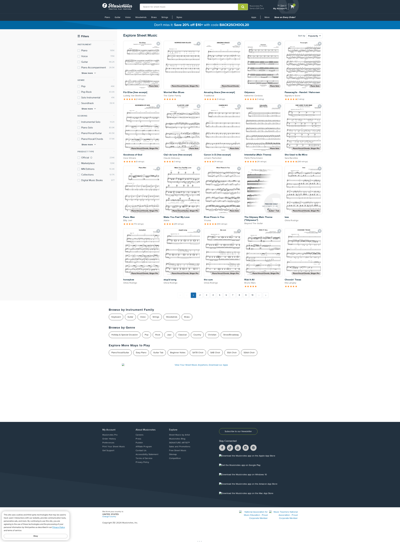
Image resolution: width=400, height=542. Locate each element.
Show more (87, 73)
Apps (253, 17)
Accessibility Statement (147, 454)
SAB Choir (215, 353)
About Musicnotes (145, 430)
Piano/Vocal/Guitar (120, 353)
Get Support (108, 450)
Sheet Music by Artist (179, 435)
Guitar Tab (158, 353)
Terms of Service (144, 458)
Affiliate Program (144, 447)
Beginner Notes (177, 353)
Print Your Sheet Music (113, 447)
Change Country (109, 517)
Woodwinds (141, 17)
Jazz (169, 335)
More (268, 18)
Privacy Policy (142, 462)
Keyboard (116, 317)
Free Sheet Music (177, 450)
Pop (146, 335)
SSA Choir (232, 353)
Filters (83, 36)
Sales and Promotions (179, 447)
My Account (279, 8)
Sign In (283, 5)
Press (138, 439)
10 (252, 295)
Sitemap (173, 454)
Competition (175, 458)
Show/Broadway (231, 335)
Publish (139, 443)
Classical (182, 335)
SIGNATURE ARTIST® (179, 443)
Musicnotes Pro (256, 6)
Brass (154, 17)
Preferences (108, 443)
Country (197, 335)
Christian (212, 335)
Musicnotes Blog (177, 439)
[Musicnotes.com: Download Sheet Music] (117, 6)
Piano (107, 17)
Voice (128, 17)
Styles (179, 17)
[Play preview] (158, 44)
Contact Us (141, 450)
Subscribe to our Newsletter (238, 431)
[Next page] (259, 295)
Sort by (301, 36)
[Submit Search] (243, 7)
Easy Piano (141, 353)
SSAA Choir (249, 353)
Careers (139, 435)
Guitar (117, 17)
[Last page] (265, 295)
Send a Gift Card (257, 8)
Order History (109, 439)
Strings (164, 17)
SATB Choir (197, 353)
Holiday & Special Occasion (124, 335)
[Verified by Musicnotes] (91, 158)
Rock (157, 335)
